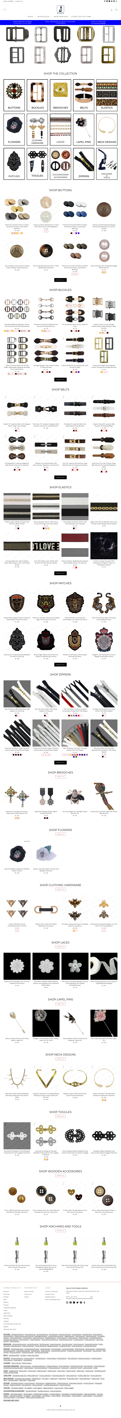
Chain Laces (61, 1370)
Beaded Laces (13, 1370)
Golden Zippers (87, 1395)
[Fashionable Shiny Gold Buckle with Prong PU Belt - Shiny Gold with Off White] (74, 372)
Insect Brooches (55, 1344)
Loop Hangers (28, 1367)
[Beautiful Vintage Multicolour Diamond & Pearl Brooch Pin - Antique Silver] (18, 818)
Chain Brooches (67, 1344)
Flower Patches (89, 1383)
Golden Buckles (45, 1349)
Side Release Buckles (23, 1350)
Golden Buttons (35, 1339)
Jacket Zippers (36, 1395)
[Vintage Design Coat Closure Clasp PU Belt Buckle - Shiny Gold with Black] (42, 372)
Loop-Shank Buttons (65, 1339)
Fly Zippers (27, 1395)
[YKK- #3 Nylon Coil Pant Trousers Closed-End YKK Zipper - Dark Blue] (84, 755)
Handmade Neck (84, 1378)
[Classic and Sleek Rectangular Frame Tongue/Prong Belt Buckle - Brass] (106, 372)
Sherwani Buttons (65, 1334)
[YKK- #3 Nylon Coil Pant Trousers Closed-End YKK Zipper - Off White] (65, 755)
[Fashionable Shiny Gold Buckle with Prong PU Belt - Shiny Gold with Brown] (76, 372)
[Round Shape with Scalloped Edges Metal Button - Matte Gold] (105, 272)
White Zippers (76, 1395)
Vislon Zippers (56, 1395)
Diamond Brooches (91, 1344)
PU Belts (23, 1355)
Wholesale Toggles (17, 1388)
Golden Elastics (97, 1358)
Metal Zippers (28, 1394)
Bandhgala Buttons (40, 1336)
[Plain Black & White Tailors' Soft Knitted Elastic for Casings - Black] (74, 528)
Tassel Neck (53, 1378)
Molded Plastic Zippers (41, 1394)
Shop (31, 16)
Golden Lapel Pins (84, 1375)
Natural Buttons (91, 1336)
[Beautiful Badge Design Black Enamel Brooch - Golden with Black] (45, 818)
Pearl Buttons (80, 1336)
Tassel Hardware (99, 1366)
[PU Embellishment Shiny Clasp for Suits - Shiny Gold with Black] (71, 331)
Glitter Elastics (52, 1358)
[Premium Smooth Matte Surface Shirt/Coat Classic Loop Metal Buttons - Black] (71, 233)
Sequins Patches (15, 1385)
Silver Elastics (8, 1360)
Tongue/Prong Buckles (74, 1350)
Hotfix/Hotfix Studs (76, 1366)
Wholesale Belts (14, 1355)
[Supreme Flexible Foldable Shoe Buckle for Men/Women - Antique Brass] (49, 331)
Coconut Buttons (42, 1334)
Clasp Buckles (100, 1349)
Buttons (6, 1291)
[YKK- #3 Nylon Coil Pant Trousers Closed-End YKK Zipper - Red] (77, 755)
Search (26, 1297)
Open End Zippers (90, 1394)
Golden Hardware (52, 1366)
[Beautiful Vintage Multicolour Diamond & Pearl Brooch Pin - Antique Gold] (16, 818)
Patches (6, 1318)
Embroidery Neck (72, 1378)
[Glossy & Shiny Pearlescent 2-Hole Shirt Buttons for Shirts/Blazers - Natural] (45, 231)
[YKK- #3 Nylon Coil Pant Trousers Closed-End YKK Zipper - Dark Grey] (75, 755)
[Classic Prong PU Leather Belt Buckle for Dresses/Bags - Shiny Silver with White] (104, 430)
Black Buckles (79, 1349)
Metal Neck (62, 1378)
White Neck (31, 1380)
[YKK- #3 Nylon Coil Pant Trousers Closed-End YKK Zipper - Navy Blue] (80, 755)
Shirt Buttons (53, 1334)
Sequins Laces (41, 1370)
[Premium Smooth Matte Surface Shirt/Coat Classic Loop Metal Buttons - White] (74, 233)
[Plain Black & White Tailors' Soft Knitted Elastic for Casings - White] (76, 528)
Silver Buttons (24, 1339)
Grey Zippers (20, 1397)
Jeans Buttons (14, 1341)
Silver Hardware (64, 1366)
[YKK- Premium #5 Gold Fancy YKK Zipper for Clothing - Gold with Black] (16, 715)
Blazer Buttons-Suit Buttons (24, 1336)
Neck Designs (8, 1316)
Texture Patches (37, 1385)
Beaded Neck (36, 1378)
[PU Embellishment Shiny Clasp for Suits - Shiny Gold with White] (74, 331)
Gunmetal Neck (13, 1380)
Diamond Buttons (16, 1337)
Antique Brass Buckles (32, 1349)
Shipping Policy (50, 1297)
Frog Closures (58, 1388)
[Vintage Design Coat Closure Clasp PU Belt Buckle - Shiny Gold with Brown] (47, 372)
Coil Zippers (65, 1394)
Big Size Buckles (15, 1352)
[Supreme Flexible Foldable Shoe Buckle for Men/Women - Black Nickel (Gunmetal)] (47, 331)
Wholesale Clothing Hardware (13, 1367)
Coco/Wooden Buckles (58, 1350)
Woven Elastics (29, 1358)
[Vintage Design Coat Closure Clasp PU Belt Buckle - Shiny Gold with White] (45, 372)
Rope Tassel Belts (33, 1355)
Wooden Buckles (31, 1391)
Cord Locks (65, 1367)
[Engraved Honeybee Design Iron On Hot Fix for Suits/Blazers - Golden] (103, 930)
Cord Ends (73, 1367)
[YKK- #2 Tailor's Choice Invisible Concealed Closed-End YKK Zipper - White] (81, 715)
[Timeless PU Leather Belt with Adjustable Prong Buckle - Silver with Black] (74, 430)
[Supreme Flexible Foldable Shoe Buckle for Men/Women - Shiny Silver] (45, 331)
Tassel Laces (89, 1370)
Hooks (95, 1367)
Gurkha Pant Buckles (41, 1352)
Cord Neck (45, 1378)
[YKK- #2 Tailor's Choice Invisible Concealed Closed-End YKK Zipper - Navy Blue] (76, 715)
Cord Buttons (27, 1337)
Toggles (6, 1321)
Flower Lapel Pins (45, 1375)
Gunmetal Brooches (89, 1346)
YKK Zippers (46, 1395)
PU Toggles (28, 1388)
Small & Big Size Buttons (49, 1339)
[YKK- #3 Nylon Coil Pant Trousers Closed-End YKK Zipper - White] (63, 755)
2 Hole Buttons (90, 1339)
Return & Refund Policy (52, 1299)
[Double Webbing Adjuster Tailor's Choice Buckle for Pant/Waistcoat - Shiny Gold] (5, 331)
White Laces (32, 1370)
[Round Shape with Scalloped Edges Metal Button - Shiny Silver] (103, 272)
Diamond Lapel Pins (58, 1375)
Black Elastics (62, 1358)
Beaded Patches (50, 1383)
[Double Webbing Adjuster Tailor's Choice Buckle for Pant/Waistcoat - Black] (19, 331)
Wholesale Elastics (17, 1358)
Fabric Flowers (16, 1363)
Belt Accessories (25, 1366)
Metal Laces (80, 1370)
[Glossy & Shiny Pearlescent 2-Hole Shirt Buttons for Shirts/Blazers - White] (47, 231)
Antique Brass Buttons (11, 1339)
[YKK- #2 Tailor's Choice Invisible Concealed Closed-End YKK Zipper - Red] (78, 715)
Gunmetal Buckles (68, 1349)
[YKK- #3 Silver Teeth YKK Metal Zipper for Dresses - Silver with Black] (45, 715)
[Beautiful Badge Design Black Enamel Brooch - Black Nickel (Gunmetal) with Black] (47, 818)
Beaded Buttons (50, 1337)
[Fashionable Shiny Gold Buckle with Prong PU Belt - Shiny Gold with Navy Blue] (78, 372)
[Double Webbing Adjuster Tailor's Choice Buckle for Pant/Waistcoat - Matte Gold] (12, 331)
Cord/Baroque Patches (51, 1385)
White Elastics (73, 1358)
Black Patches (26, 1385)
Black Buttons (83, 1337)
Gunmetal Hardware (38, 1366)
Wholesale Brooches (19, 1344)
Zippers (6, 1326)
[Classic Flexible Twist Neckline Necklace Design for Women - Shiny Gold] (103, 1100)
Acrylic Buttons (62, 1337)
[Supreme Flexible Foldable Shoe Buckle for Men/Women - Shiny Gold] (42, 331)
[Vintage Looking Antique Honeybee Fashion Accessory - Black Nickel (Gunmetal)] (76, 930)
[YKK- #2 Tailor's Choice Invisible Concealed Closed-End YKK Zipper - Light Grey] (74, 715)
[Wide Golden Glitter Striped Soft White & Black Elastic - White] (16, 528)
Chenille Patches (62, 1383)
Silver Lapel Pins (96, 1375)
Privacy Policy (50, 1294)
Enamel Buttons (30, 1334)
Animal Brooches (32, 1344)
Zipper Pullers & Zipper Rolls (35, 1397)
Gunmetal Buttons (95, 1337)
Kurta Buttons (76, 1334)
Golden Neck (95, 1378)
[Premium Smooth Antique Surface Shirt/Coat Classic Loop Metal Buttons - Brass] (72, 274)
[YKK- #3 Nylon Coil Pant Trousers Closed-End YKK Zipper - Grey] (87, 755)
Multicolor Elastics (84, 1358)
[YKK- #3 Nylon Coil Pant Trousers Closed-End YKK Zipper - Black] (82, 755)
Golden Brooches (65, 1346)
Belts (5, 1299)
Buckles (6, 1297)
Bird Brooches (44, 1344)
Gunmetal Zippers (9, 1397)
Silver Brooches (77, 1346)
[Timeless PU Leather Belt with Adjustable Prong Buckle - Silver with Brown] (76, 430)
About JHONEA (8, 1)
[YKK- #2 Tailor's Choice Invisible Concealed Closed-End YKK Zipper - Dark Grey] (71, 715)
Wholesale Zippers (16, 1394)
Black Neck (22, 1380)
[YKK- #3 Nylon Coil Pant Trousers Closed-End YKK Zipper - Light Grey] (72, 755)
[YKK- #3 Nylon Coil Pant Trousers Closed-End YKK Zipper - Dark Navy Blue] (74, 757)
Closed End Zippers (76, 1394)
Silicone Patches (65, 1385)
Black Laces (23, 1370)
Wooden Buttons (43, 1391)
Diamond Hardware (41, 1367)
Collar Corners (87, 1367)
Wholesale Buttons (17, 1334)
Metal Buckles (45, 1350)
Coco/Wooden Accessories (12, 1324)
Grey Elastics (18, 1360)
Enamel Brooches (28, 1346)
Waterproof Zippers (16, 1395)
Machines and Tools (10, 1329)
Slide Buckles (35, 1350)
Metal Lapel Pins (32, 1375)
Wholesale (44, 16)
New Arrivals (61, 16)
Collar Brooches (78, 1344)
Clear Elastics (27, 1360)
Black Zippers (66, 1395)
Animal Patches (29, 1383)
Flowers (6, 1305)
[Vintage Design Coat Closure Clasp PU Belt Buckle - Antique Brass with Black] (49, 372)
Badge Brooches (52, 1346)
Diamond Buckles (9, 1350)
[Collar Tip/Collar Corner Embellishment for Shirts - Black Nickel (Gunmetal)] (18, 930)
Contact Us (18, 1)
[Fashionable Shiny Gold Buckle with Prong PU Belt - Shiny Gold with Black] (71, 372)
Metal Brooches (16, 1346)
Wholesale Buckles (17, 1349)
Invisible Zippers (55, 1394)
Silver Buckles (56, 1349)
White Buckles (90, 1349)
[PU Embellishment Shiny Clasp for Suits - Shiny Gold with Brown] (76, 331)
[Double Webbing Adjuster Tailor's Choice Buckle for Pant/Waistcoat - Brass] (26, 331)
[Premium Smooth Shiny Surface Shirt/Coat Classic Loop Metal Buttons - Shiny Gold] (12, 233)
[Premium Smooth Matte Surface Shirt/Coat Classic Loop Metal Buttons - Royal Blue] (78, 233)
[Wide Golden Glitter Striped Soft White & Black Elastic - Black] (18, 528)
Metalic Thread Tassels (11, 1372)
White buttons (73, 1337)
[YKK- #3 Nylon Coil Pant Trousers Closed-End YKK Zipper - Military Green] (76, 757)
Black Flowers (26, 1363)
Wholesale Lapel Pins (19, 1375)
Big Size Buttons (38, 1337)
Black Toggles (69, 1388)
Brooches (7, 1294)
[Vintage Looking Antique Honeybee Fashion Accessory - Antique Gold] (74, 930)
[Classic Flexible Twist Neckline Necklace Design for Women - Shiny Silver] (105, 1100)
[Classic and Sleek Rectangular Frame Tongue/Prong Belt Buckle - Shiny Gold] (101, 372)
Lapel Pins (7, 1313)
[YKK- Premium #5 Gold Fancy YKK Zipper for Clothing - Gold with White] (18, 715)
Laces (5, 1310)
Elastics (6, 1302)
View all (60, 280)
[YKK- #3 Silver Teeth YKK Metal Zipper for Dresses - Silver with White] (47, 715)
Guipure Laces (70, 1370)
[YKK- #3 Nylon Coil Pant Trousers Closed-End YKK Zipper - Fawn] (68, 755)
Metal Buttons (87, 1334)
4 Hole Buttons (78, 1339)
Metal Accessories (54, 1367)
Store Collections (81, 16)
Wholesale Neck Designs (23, 1378)
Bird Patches (40, 1383)
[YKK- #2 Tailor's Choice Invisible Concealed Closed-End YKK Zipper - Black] (69, 715)
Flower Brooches (40, 1346)
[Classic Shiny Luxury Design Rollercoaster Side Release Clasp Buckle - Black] (107, 333)
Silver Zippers (98, 1395)
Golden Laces (51, 1370)
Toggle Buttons (69, 1336)
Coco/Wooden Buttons (55, 1336)
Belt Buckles (87, 1350)
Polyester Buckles (28, 1352)
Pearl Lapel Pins (71, 1375)
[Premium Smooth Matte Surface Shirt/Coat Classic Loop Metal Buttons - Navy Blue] (76, 233)
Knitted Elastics (40, 1358)
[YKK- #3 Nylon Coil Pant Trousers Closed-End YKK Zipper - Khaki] (70, 755)
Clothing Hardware (10, 1307)
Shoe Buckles (97, 1350)
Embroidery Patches (75, 1383)
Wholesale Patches (17, 1383)
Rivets (80, 1367)
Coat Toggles (37, 1388)
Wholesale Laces (100, 1370)
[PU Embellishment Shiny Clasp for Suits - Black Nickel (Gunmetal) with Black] (78, 331)
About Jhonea (28, 1291)
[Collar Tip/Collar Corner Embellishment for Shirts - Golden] (16, 930)
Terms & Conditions (51, 1291)
